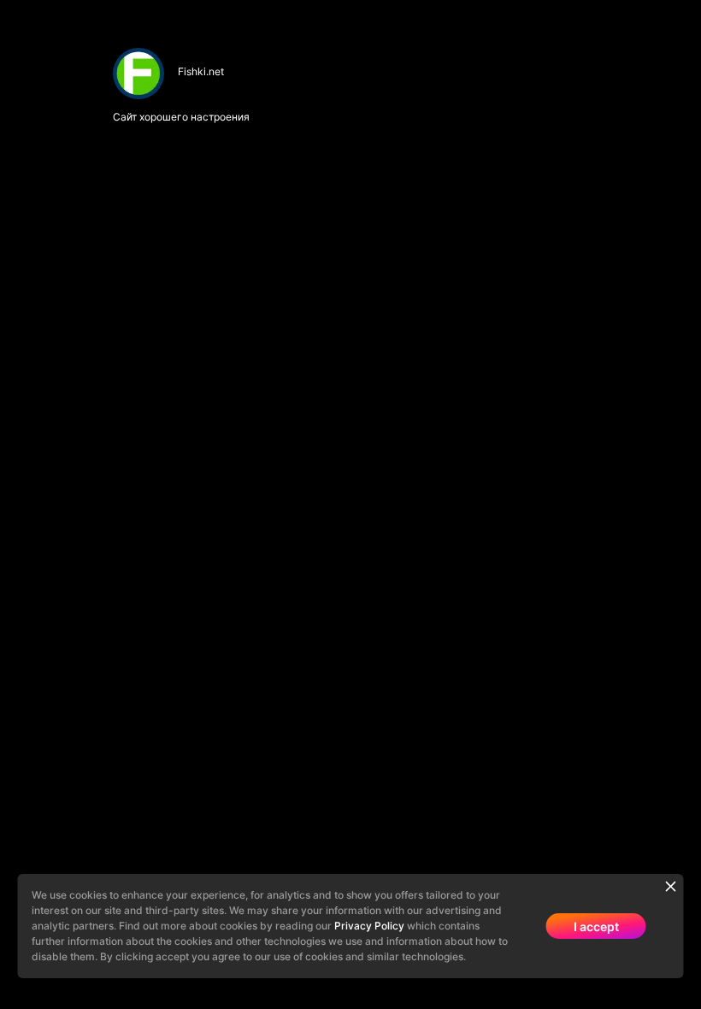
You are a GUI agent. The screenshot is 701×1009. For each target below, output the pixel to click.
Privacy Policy (369, 925)
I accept (596, 926)
